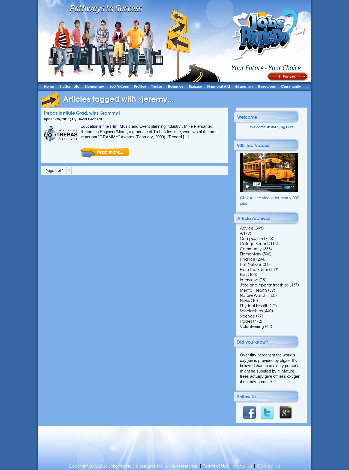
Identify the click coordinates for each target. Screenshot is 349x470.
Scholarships (251, 311)
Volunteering (252, 326)
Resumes (175, 86)
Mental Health (253, 290)
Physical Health (254, 305)
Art (242, 233)
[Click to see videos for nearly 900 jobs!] (269, 191)
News (245, 300)
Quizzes (195, 86)
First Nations (250, 264)
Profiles (140, 86)
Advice (246, 228)
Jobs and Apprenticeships (264, 285)
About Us (242, 466)
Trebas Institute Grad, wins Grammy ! (82, 113)
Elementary (94, 86)
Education (244, 86)
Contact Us (268, 466)
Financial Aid (218, 86)
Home (49, 86)
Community (291, 86)
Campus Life (251, 238)
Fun (243, 274)
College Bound (254, 243)
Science (247, 316)
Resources (267, 86)
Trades (157, 86)
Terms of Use (215, 466)
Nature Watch (253, 295)
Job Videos (119, 86)
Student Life (69, 86)
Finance (247, 259)
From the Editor (254, 269)
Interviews (249, 279)
